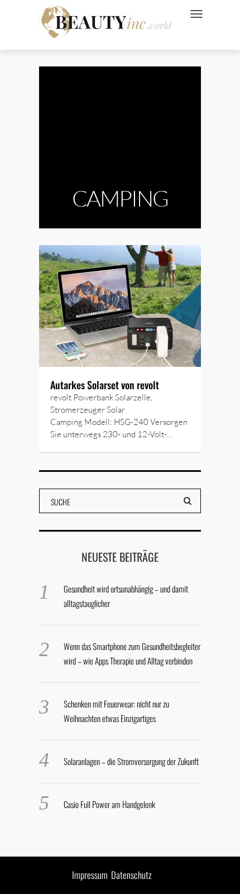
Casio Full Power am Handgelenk (109, 804)
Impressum (90, 875)
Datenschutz (131, 875)
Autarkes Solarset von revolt (104, 384)
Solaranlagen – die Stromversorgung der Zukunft (131, 761)
